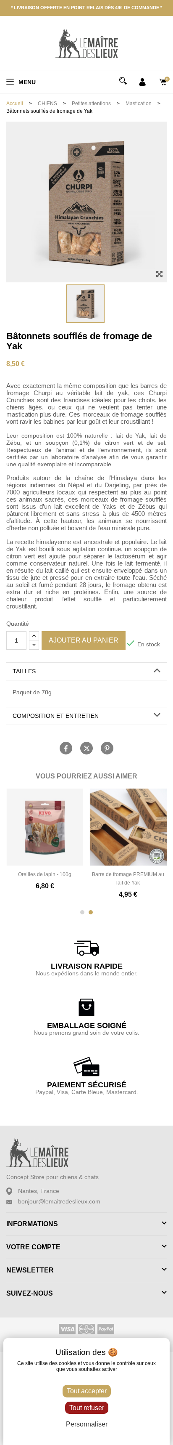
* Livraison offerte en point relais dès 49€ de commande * (86, 7)
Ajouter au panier (83, 640)
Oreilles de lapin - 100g (44, 874)
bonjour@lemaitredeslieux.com (59, 1201)
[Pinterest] (107, 748)
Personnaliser (86, 1424)
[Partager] (66, 748)
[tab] (86, 671)
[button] (86, 671)
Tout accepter (87, 1391)
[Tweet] (86, 748)
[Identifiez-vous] (142, 81)
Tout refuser (86, 1407)
